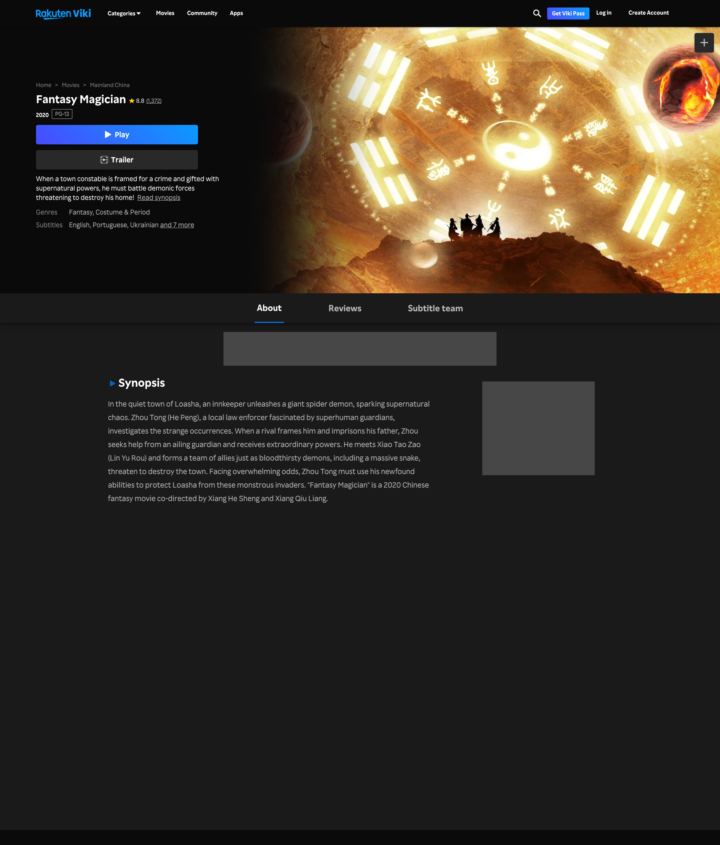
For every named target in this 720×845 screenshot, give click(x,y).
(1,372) (154, 101)
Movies (165, 13)
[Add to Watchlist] (704, 43)
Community (202, 13)
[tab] (269, 308)
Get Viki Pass (568, 13)
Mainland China (110, 85)
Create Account (648, 12)
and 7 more (177, 224)
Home (43, 85)
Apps (236, 13)
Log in (604, 12)
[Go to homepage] (63, 13)
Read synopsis (158, 197)
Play (122, 134)
